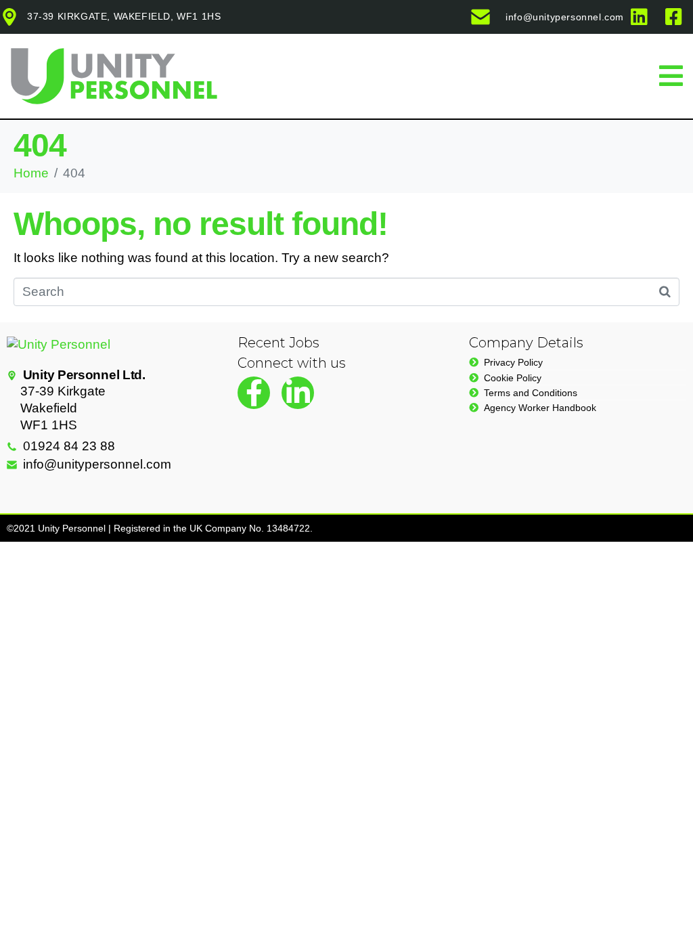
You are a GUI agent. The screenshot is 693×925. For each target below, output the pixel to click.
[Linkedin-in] (298, 393)
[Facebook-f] (254, 393)
